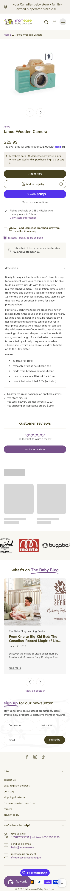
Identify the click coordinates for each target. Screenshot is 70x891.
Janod (7, 126)
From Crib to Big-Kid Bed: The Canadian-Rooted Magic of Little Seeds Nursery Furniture (35, 639)
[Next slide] (40, 112)
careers (8, 809)
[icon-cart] (54, 22)
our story (9, 791)
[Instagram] (35, 757)
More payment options (35, 202)
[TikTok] (43, 757)
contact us (10, 780)
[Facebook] (27, 757)
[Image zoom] (35, 74)
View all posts (33, 691)
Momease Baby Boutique (39, 889)
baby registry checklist (16, 785)
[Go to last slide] (30, 112)
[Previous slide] (30, 682)
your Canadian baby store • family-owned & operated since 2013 (37, 6)
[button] (35, 174)
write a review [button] (35, 449)
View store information (23, 218)
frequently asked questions (19, 803)
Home (7, 35)
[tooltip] (61, 184)
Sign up (51, 159)
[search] (46, 22)
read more (15, 668)
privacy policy (11, 815)
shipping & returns (14, 797)
